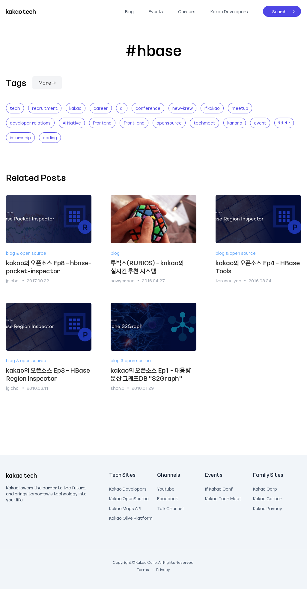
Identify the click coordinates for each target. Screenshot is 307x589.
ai (122, 108)
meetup (240, 108)
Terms (143, 569)
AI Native (72, 123)
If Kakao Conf (219, 488)
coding (50, 137)
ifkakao (212, 108)
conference (148, 108)
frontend (102, 123)
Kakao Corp (265, 488)
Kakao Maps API (125, 507)
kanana (234, 123)
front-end (134, 123)
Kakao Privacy (267, 507)
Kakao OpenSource (129, 497)
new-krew (182, 108)
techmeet (204, 123)
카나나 (284, 123)
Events (156, 11)
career (101, 108)
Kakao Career (267, 497)
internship (20, 137)
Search (275, 10)
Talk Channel (170, 507)
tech (15, 108)
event (260, 123)
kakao (75, 108)
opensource (169, 123)
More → (47, 82)
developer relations (30, 123)
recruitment (45, 108)
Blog (129, 11)
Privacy (160, 569)
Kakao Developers (227, 10)
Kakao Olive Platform (131, 517)
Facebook (167, 497)
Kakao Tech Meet (223, 497)
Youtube (165, 488)
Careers (186, 11)
